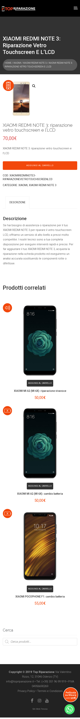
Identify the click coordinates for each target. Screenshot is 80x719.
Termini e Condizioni (50, 691)
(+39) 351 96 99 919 (53, 681)
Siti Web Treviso (40, 709)
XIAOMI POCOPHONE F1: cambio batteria (40, 596)
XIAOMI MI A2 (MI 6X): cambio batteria (40, 493)
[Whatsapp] (70, 709)
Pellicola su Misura (70, 695)
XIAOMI (17, 63)
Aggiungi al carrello (40, 165)
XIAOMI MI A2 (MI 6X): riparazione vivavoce (40, 390)
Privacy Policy (26, 691)
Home (8, 63)
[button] (34, 86)
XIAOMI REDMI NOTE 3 (35, 63)
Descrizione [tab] (17, 202)
